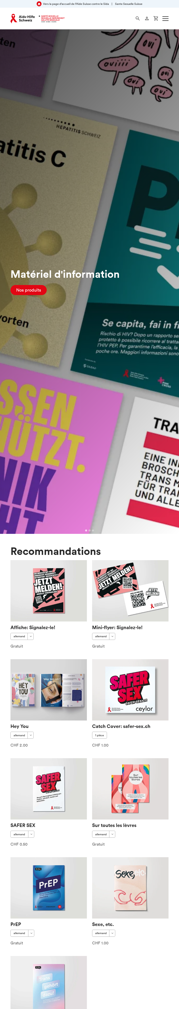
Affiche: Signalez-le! (32, 627)
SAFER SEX (22, 825)
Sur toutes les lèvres (114, 825)
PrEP (15, 924)
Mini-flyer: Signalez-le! (117, 627)
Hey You (19, 726)
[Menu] (165, 18)
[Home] (37, 18)
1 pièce (99, 735)
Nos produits (28, 290)
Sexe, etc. (103, 924)
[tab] (86, 530)
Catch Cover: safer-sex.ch (121, 726)
